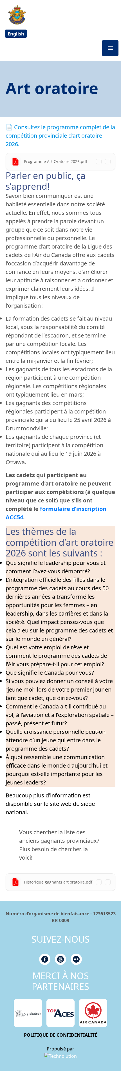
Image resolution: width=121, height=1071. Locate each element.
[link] (60, 1055)
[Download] (107, 161)
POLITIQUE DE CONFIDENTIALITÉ (60, 1035)
